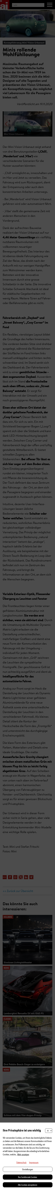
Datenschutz (21, 1162)
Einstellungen (27, 1169)
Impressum (33, 1162)
